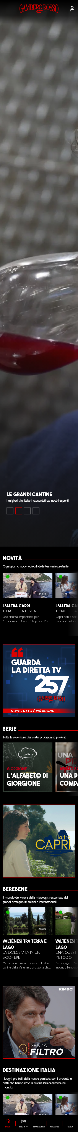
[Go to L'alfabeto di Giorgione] (27, 510)
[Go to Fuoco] (35, 510)
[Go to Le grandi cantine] (18, 510)
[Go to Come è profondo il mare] (9, 510)
